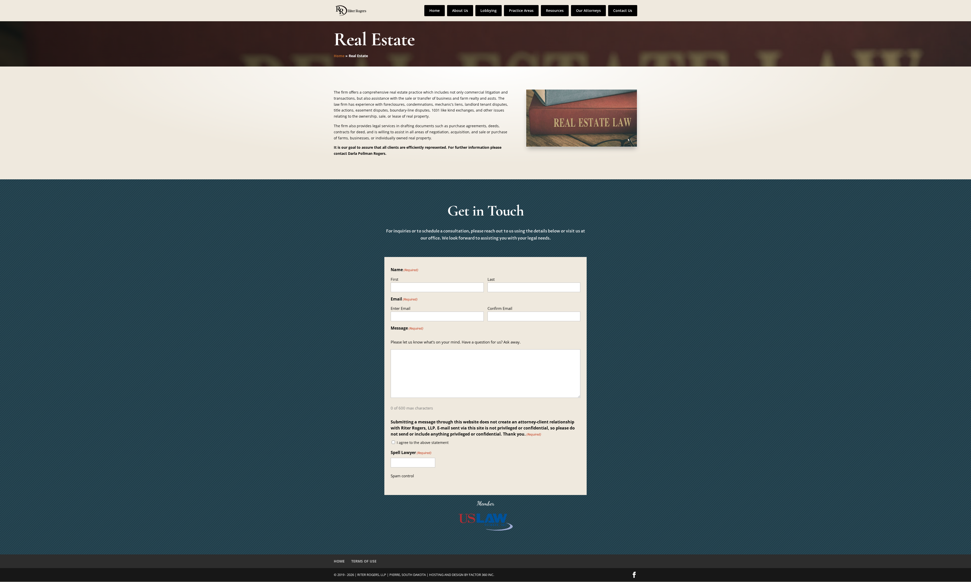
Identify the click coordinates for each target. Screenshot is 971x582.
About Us (460, 10)
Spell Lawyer (411, 452)
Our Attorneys (588, 10)
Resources (555, 10)
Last (491, 279)
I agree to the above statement (423, 442)
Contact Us (622, 10)
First (394, 279)
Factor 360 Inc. (481, 574)
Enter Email (400, 308)
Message (407, 328)
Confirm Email (500, 308)
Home (434, 10)
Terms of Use (364, 561)
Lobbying (488, 10)
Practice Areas (521, 10)
